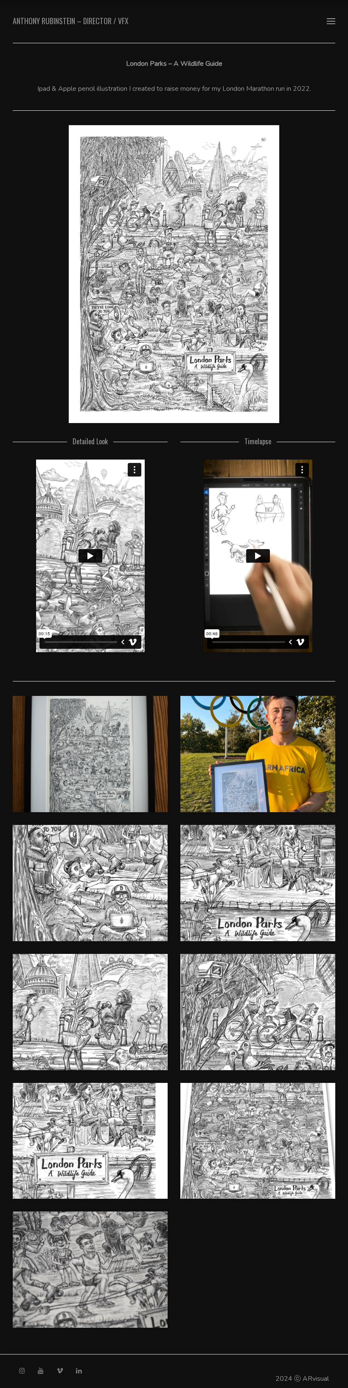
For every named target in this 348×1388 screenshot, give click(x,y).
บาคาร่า (246, 1357)
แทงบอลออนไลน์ (285, 1357)
